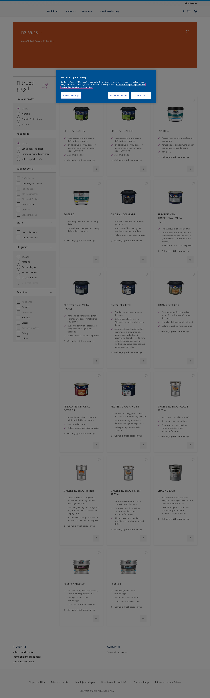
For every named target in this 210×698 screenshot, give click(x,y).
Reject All (141, 95)
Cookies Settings (71, 95)
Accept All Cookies (118, 95)
